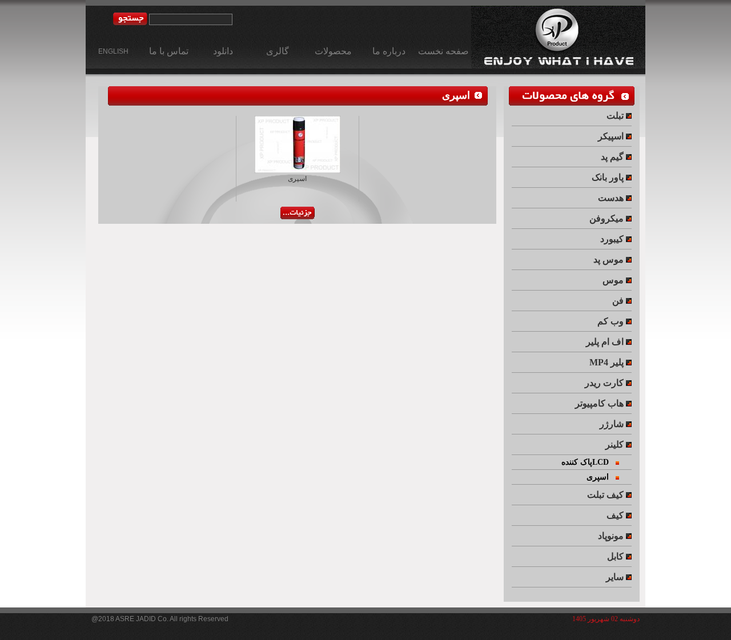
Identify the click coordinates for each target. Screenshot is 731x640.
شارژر (613, 424)
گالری (277, 51)
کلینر (615, 444)
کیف (616, 515)
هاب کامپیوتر (600, 403)
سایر (616, 577)
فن (619, 300)
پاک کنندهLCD (588, 462)
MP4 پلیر (607, 362)
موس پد (609, 259)
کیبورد (613, 239)
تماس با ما (168, 51)
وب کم (611, 321)
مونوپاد (612, 536)
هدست (612, 198)
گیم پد (613, 157)
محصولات (333, 51)
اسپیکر (612, 136)
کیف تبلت (606, 495)
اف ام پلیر (606, 342)
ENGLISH (113, 51)
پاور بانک (609, 177)
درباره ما (388, 51)
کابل (616, 556)
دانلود (223, 51)
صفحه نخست (443, 51)
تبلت (616, 115)
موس (614, 280)
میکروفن (607, 218)
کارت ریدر (605, 383)
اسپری (456, 96)
